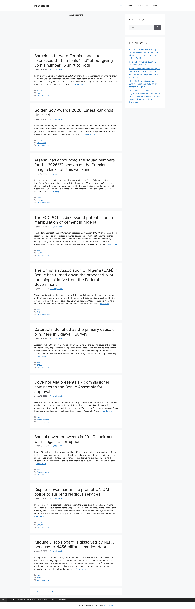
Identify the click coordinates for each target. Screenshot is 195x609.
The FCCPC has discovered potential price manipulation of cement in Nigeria (73, 219)
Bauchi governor (43, 472)
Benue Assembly (43, 419)
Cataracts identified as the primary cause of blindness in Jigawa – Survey (75, 331)
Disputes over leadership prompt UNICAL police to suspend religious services (72, 491)
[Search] (157, 27)
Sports (155, 6)
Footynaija (41, 5)
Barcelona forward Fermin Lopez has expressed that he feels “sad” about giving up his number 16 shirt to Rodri (73, 60)
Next (50, 591)
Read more (80, 84)
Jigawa (39, 365)
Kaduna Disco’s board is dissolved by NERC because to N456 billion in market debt (74, 544)
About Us (11, 600)
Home (121, 6)
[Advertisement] (76, 32)
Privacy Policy (42, 600)
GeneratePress (110, 605)
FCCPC (40, 253)
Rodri (39, 93)
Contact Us (21, 600)
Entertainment (143, 6)
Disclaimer (31, 600)
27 (44, 591)
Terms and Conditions (58, 600)
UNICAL (40, 525)
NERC (39, 577)
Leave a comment (43, 95)
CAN (39, 312)
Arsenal (40, 200)
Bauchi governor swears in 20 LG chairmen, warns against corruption (74, 439)
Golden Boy (41, 143)
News (130, 6)
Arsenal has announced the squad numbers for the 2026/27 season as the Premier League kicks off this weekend (74, 165)
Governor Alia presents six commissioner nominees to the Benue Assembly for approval (71, 387)
